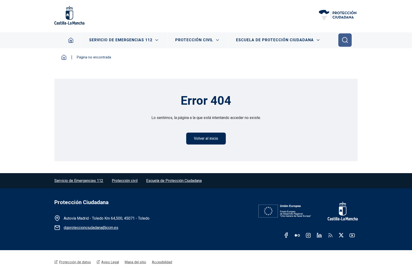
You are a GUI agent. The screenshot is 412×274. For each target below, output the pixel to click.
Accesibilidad (162, 262)
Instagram (308, 235)
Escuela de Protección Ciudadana (275, 40)
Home (71, 40)
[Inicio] (338, 15)
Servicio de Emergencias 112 (120, 40)
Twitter (341, 235)
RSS (330, 235)
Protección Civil (194, 40)
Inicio (64, 57)
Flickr (297, 235)
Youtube (352, 235)
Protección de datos (75, 262)
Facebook (286, 235)
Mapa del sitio (135, 262)
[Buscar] (345, 40)
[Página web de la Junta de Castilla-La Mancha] (69, 15)
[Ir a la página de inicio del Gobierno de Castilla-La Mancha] (339, 211)
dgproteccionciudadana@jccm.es (91, 227)
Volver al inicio (206, 138)
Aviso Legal (110, 262)
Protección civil (125, 180)
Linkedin (319, 235)
